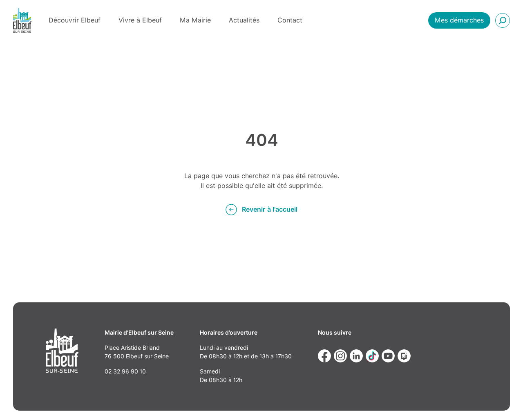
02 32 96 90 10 (125, 371)
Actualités (244, 20)
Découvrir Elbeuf (75, 20)
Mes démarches (459, 20)
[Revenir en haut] (505, 400)
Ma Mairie (195, 20)
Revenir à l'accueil (269, 209)
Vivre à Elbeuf (140, 20)
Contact (289, 20)
